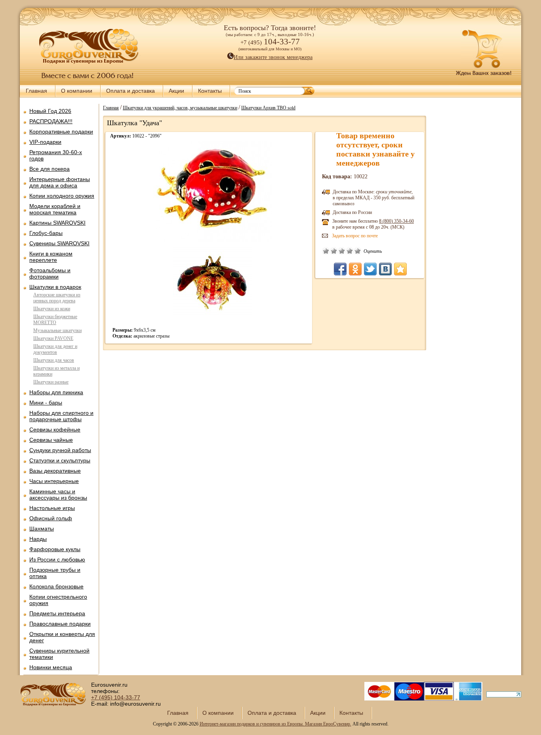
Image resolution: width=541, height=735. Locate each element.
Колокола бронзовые (56, 586)
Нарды (38, 539)
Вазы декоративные (55, 471)
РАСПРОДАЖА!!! (50, 121)
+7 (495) (115, 697)
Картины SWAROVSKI (57, 223)
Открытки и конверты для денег (62, 637)
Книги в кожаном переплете (50, 256)
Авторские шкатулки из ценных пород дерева (56, 298)
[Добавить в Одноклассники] (355, 269)
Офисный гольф (50, 518)
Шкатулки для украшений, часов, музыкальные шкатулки (180, 107)
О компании (76, 91)
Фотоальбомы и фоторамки (49, 273)
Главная (36, 91)
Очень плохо (326, 251)
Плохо (334, 251)
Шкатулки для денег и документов (55, 349)
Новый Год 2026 (50, 111)
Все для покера (49, 169)
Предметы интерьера (57, 613)
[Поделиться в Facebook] (340, 269)
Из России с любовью (57, 559)
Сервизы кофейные (54, 429)
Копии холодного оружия (61, 196)
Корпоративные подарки (61, 131)
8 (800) (396, 221)
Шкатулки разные (51, 382)
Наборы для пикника (56, 392)
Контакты (210, 91)
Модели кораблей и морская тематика (54, 209)
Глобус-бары (46, 233)
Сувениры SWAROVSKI (59, 243)
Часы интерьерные (54, 481)
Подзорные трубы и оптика (54, 573)
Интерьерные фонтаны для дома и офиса (59, 182)
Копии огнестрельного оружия (58, 600)
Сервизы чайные (51, 440)
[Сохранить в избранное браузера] (400, 269)
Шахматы (41, 528)
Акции (176, 91)
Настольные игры (52, 508)
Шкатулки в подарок (55, 287)
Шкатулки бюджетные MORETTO (55, 319)
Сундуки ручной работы (60, 450)
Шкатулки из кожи (51, 308)
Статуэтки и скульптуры (59, 460)
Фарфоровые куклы (54, 549)
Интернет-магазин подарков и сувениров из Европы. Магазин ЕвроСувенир (275, 724)
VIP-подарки (45, 142)
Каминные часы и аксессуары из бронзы (58, 494)
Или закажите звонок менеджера (273, 57)
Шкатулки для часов (53, 360)
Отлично (358, 251)
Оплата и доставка (130, 91)
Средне (342, 251)
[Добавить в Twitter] (370, 269)
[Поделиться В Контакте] (385, 269)
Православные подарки (60, 623)
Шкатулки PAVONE (53, 338)
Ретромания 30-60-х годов (55, 155)
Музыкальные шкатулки (57, 330)
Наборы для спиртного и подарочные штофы (61, 416)
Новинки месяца (50, 667)
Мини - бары (45, 402)
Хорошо (350, 251)
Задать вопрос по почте (355, 236)
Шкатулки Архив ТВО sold (268, 107)
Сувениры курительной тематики (59, 653)
